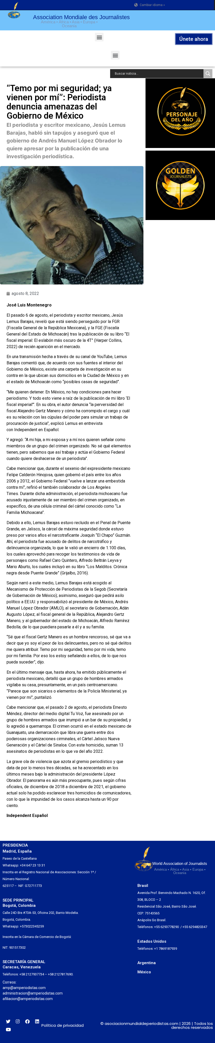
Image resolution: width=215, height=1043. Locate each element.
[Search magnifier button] (207, 73)
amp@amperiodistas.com (24, 988)
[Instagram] (18, 1021)
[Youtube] (8, 1029)
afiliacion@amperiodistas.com (28, 999)
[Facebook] (27, 1021)
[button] (99, 37)
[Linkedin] (37, 1021)
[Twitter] (8, 1021)
